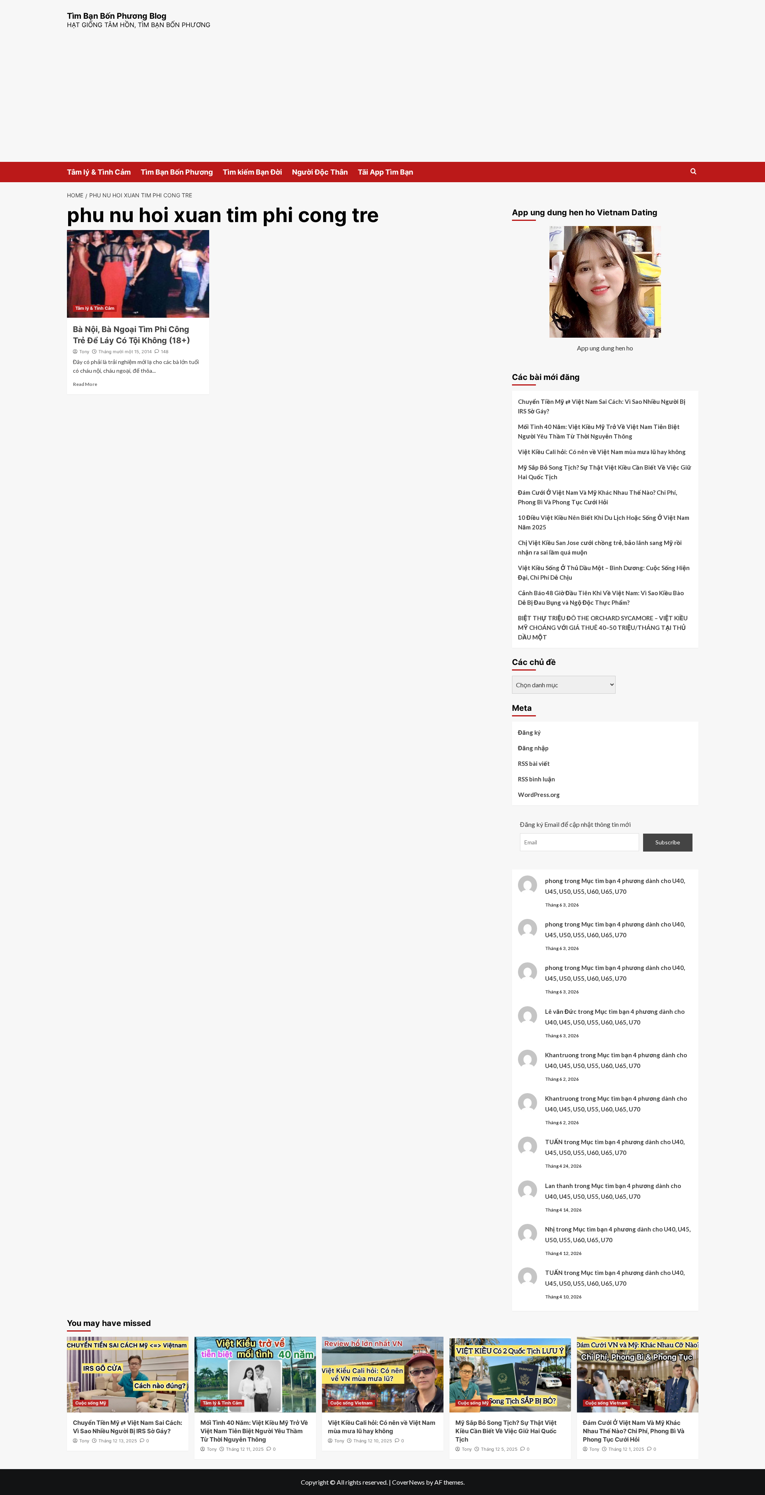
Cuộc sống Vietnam (351, 1403)
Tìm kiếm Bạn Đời (252, 172)
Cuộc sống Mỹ (90, 1403)
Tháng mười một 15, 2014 (125, 351)
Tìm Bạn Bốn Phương (177, 172)
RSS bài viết (534, 763)
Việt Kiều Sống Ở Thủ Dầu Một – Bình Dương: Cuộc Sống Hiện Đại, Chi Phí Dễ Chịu (604, 572)
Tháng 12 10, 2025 (372, 1441)
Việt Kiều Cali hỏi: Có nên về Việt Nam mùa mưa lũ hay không (602, 451)
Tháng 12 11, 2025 (245, 1449)
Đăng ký (529, 732)
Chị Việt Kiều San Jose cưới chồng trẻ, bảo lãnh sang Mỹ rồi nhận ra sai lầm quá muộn (600, 547)
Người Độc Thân (320, 172)
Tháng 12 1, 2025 (626, 1449)
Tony (84, 351)
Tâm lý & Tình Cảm (99, 172)
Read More (85, 384)
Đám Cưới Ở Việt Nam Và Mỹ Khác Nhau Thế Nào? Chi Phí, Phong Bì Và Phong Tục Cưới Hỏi (597, 497)
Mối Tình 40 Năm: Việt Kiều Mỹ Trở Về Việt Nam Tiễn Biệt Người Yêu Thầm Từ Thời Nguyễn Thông (599, 431)
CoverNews (408, 1482)
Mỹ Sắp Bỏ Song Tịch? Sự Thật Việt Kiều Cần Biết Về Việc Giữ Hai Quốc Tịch (604, 472)
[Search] (693, 172)
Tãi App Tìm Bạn (385, 172)
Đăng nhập (533, 747)
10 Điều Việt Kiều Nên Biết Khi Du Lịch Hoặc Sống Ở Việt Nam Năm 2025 (603, 522)
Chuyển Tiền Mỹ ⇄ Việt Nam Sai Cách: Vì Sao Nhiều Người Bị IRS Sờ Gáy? (601, 406)
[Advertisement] (382, 102)
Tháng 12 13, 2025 (117, 1441)
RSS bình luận (536, 779)
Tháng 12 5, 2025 (499, 1449)
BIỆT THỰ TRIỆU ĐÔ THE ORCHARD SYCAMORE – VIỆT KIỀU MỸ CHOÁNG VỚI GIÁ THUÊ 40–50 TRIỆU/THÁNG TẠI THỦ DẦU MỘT (603, 627)
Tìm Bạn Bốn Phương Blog (117, 16)
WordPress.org (539, 794)
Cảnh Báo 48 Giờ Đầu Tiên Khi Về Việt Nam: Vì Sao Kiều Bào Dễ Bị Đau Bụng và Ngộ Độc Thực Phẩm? (601, 597)
